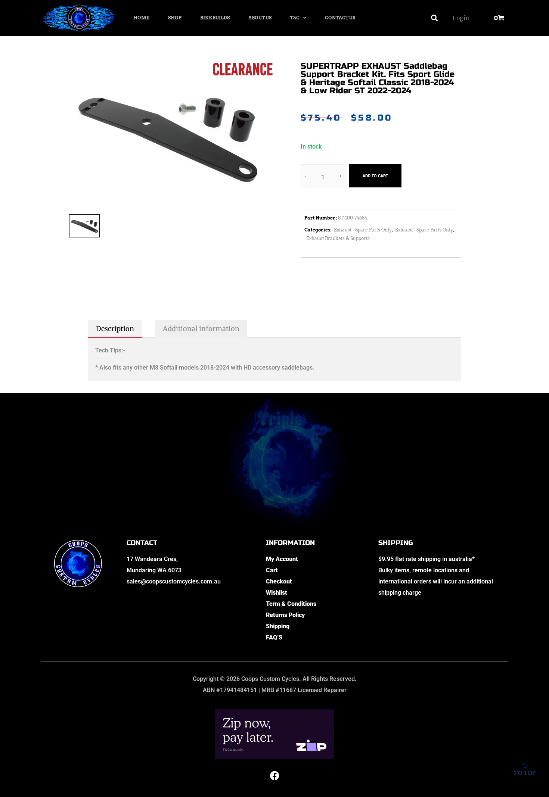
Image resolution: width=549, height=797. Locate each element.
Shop (175, 18)
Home (141, 18)
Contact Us (340, 18)
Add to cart (375, 176)
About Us (260, 18)
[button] (434, 18)
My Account (282, 559)
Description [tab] (115, 328)
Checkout (279, 581)
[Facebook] (274, 775)
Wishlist (276, 592)
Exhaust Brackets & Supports (338, 238)
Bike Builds (215, 18)
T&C (295, 18)
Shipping (277, 626)
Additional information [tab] (201, 328)
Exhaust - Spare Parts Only (363, 230)
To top (525, 773)
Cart (272, 570)
